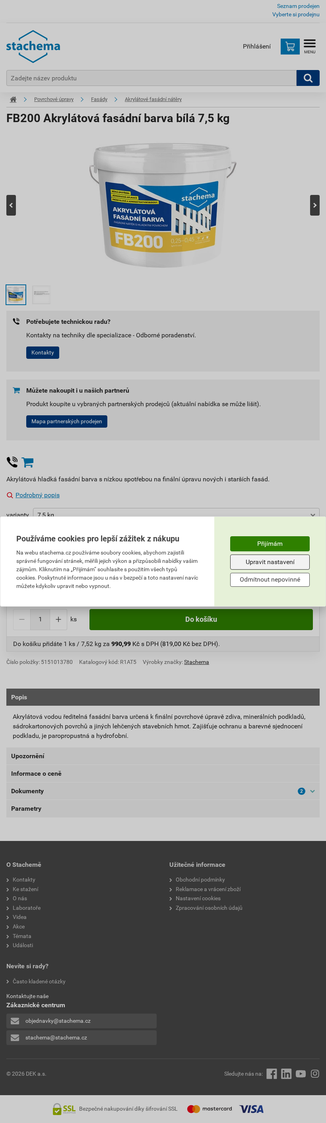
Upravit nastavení (270, 562)
